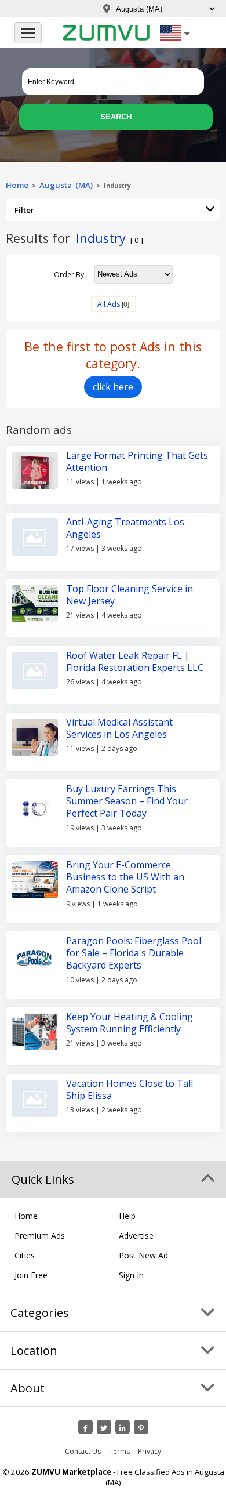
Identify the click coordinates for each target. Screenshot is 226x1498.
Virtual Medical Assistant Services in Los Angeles (119, 728)
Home (17, 185)
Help (127, 1215)
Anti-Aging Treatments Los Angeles (125, 528)
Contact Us (83, 1451)
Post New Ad (143, 1255)
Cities (24, 1255)
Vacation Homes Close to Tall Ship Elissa (129, 1089)
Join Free (31, 1275)
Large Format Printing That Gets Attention (137, 461)
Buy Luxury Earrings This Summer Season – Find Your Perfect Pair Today (127, 801)
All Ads (108, 304)
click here (113, 386)
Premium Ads (39, 1235)
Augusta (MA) (66, 185)
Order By (69, 274)
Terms (119, 1451)
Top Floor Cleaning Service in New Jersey (129, 594)
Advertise (136, 1235)
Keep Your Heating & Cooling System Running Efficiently (129, 1022)
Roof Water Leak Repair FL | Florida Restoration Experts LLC (134, 661)
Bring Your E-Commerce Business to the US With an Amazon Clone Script (125, 877)
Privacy (149, 1451)
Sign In (131, 1275)
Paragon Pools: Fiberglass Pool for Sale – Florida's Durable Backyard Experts (133, 953)
